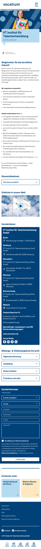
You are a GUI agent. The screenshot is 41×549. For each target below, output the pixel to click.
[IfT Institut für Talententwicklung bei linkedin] (16, 341)
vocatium (7, 530)
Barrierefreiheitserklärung (10, 519)
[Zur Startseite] (16, 4)
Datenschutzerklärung (9, 453)
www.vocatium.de (10, 334)
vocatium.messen (21, 530)
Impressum (5, 506)
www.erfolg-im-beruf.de (16, 308)
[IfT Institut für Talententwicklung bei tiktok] (12, 341)
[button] (20, 182)
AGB (3, 512)
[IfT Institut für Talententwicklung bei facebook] (4, 341)
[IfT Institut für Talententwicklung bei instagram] (8, 341)
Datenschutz (6, 509)
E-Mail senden (20, 459)
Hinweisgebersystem (9, 516)
